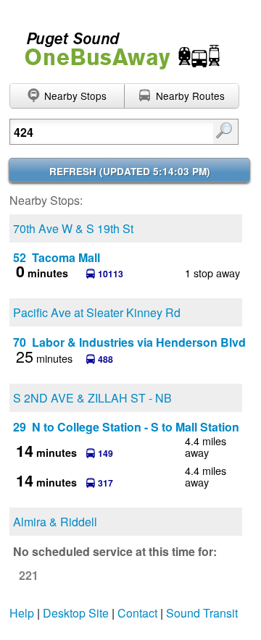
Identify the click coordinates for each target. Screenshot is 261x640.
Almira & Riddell (55, 521)
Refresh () (129, 171)
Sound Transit (202, 613)
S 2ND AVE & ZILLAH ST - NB (92, 398)
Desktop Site (76, 613)
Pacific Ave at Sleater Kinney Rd (97, 312)
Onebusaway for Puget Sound (116, 44)
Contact (137, 613)
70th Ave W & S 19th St (73, 228)
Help (21, 613)
